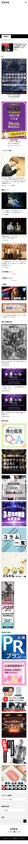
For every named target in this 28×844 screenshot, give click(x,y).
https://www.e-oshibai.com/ (14, 145)
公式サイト (14, 98)
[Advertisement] (14, 19)
